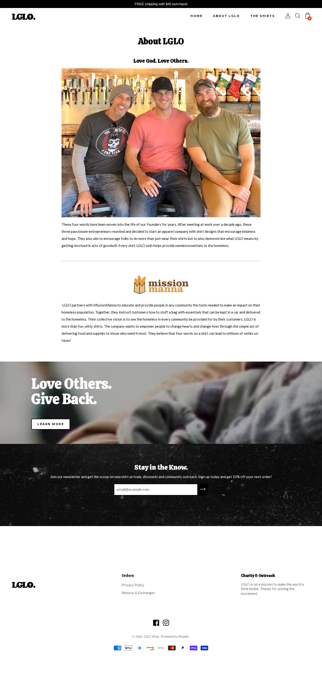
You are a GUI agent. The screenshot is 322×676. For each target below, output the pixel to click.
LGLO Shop (151, 636)
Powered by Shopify (175, 636)
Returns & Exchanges (138, 593)
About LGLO (226, 16)
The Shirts (262, 16)
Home (196, 16)
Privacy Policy (133, 585)
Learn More (50, 424)
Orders (128, 575)
